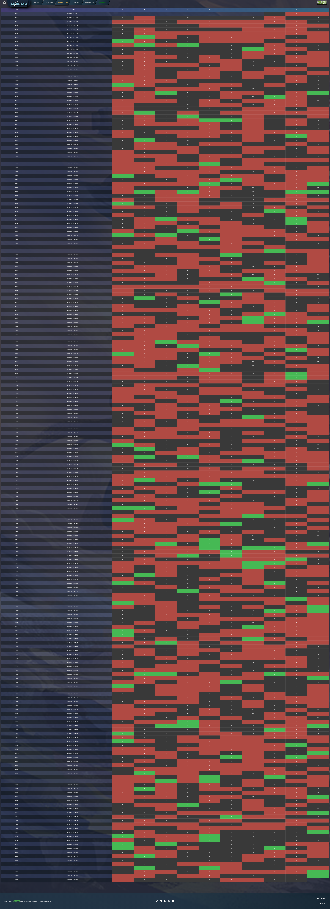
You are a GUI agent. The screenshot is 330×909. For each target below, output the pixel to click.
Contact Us (322, 903)
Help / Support (321, 898)
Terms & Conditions (319, 901)
